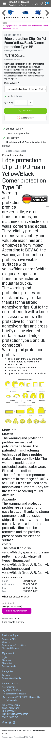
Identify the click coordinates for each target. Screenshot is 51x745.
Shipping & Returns (10, 648)
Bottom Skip (38, 17)
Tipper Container (10, 17)
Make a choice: (11, 83)
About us (6, 642)
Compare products (10, 666)
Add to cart (27, 110)
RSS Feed (29, 737)
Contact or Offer (9, 639)
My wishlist (7, 663)
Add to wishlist (27, 117)
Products (6, 675)
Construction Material (11, 678)
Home (4, 23)
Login (4, 657)
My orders (6, 660)
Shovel (25, 17)
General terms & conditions (14, 645)
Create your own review (13, 51)
